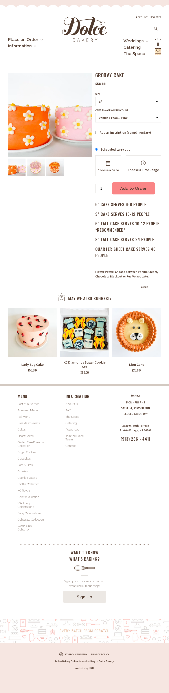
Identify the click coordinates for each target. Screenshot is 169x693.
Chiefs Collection (28, 497)
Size (97, 94)
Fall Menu (24, 416)
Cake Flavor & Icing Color (112, 110)
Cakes (22, 429)
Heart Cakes (25, 436)
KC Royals (24, 490)
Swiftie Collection (29, 484)
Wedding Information (130, 59)
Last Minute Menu (32, 54)
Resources (72, 429)
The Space (134, 53)
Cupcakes (24, 458)
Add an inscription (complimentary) (125, 132)
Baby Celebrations (29, 513)
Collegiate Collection (31, 519)
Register (156, 17)
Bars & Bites (25, 465)
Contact (71, 445)
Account (142, 17)
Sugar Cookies (27, 452)
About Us (24, 60)
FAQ (68, 410)
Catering (132, 47)
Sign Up (84, 596)
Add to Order (133, 188)
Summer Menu (29, 63)
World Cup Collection (25, 527)
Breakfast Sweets (29, 423)
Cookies (23, 471)
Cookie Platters (27, 477)
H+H (84, 668)
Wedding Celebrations (26, 505)
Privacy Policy (100, 654)
